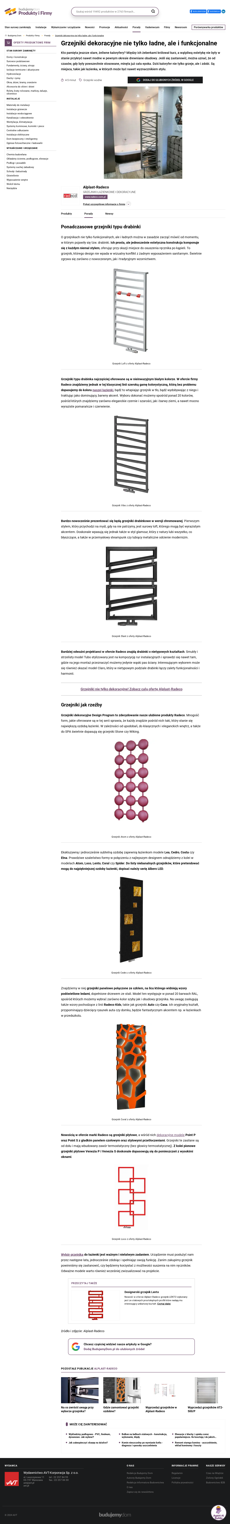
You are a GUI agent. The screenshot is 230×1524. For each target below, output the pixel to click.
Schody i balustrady (17, 171)
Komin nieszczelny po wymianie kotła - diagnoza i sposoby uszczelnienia (142, 1444)
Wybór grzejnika (72, 1254)
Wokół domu (13, 184)
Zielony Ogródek (214, 1477)
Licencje (176, 1477)
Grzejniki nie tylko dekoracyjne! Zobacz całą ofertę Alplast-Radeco (131, 689)
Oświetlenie (13, 175)
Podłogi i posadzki (16, 163)
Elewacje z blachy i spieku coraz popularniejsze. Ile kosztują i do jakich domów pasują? (195, 1435)
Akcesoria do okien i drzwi (20, 86)
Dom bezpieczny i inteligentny (22, 138)
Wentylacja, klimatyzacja (19, 122)
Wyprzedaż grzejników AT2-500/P (205, 1409)
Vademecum (152, 27)
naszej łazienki (102, 390)
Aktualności (121, 27)
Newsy (109, 213)
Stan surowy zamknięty (18, 27)
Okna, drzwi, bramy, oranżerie (22, 82)
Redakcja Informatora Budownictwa (145, 1482)
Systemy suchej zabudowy (20, 167)
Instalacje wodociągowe (19, 113)
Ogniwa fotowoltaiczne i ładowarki (25, 143)
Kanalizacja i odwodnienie (20, 117)
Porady (137, 27)
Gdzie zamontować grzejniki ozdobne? (121, 1409)
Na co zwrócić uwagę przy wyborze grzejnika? (77, 1409)
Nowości (90, 27)
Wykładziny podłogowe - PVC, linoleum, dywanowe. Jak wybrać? (90, 1435)
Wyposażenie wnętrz (17, 179)
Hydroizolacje (14, 74)
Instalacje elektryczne (18, 134)
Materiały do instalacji (18, 105)
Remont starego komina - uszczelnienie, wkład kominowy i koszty (196, 1444)
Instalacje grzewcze (17, 109)
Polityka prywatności (182, 1482)
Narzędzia (12, 188)
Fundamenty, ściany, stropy (20, 65)
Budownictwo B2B (215, 1482)
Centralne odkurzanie (18, 130)
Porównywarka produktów (208, 27)
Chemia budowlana (16, 154)
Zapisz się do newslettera (140, 1492)
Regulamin (177, 1473)
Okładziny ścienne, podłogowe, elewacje (27, 158)
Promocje (104, 27)
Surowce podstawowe (18, 61)
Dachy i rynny (13, 78)
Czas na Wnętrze (214, 1473)
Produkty (66, 213)
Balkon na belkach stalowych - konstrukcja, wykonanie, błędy (144, 1435)
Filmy (167, 27)
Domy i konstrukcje (17, 57)
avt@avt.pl (28, 1482)
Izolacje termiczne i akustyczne (23, 69)
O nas (130, 1487)
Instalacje (41, 27)
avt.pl (26, 1485)
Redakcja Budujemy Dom (140, 1473)
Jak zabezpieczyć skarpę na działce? (88, 1442)
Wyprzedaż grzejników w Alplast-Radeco (161, 1409)
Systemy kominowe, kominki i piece (25, 126)
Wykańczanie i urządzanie (65, 27)
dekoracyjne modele (171, 1135)
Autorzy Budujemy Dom (139, 1477)
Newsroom (181, 27)
